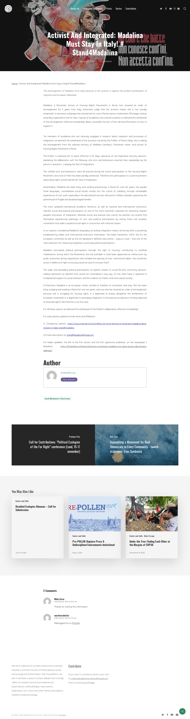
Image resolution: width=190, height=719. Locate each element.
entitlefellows (68, 372)
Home (14, 83)
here (92, 682)
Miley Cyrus (59, 599)
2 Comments (106, 61)
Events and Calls (95, 26)
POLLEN (76, 623)
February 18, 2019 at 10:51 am (65, 602)
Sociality (62, 715)
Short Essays (149, 536)
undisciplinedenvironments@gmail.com (89, 678)
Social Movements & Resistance (57, 398)
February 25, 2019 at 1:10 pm (65, 618)
